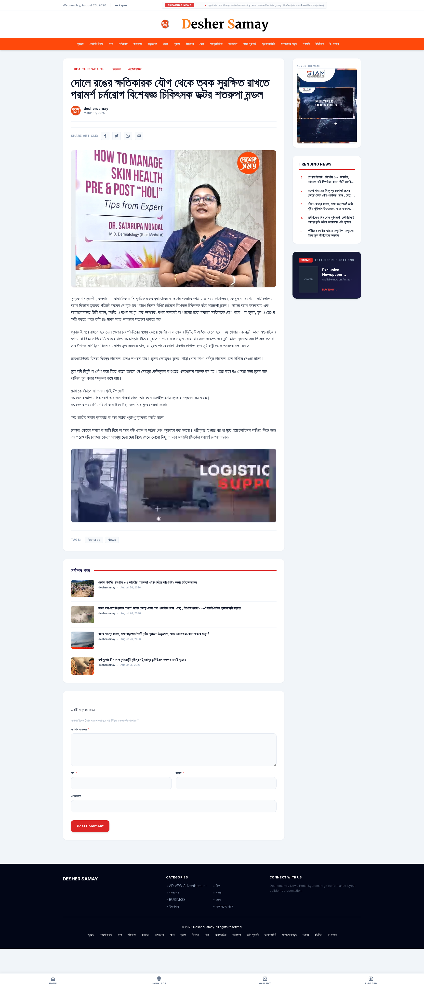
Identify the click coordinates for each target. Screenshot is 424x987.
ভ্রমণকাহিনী (268, 44)
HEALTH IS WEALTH (89, 69)
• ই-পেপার (172, 906)
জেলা (165, 44)
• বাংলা (217, 892)
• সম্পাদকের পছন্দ (223, 906)
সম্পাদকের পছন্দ (289, 44)
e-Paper (121, 5)
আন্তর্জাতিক (216, 44)
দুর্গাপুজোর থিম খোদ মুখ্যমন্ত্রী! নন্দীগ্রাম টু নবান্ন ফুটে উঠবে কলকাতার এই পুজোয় (142, 659)
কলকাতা (137, 44)
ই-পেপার (334, 44)
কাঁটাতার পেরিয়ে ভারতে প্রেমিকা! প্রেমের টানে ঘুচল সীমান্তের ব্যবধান (331, 232)
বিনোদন (190, 44)
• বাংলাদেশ (172, 892)
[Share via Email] (139, 136)
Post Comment (90, 826)
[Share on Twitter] (116, 136)
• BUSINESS (176, 899)
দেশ (111, 44)
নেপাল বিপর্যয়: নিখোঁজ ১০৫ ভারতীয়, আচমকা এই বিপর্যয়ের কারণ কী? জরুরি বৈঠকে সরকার (147, 582)
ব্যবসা (177, 44)
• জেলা (217, 899)
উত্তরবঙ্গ (153, 44)
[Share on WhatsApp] (128, 136)
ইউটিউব (320, 44)
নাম (74, 773)
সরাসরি (306, 44)
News (112, 540)
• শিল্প (216, 886)
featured (94, 540)
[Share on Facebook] (105, 136)
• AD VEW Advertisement (186, 886)
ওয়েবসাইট (76, 796)
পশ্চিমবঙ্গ (123, 44)
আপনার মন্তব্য (80, 729)
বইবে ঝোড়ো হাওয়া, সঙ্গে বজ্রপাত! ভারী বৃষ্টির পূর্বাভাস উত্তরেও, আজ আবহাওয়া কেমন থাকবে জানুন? (154, 634)
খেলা (201, 44)
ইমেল (180, 773)
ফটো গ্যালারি (249, 44)
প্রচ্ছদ (80, 44)
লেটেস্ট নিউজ (96, 44)
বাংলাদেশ (232, 44)
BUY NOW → (329, 289)
